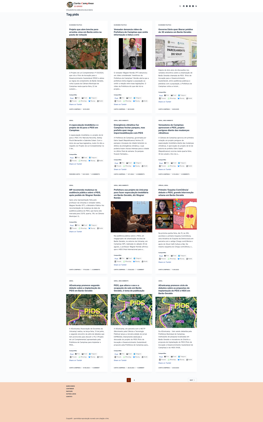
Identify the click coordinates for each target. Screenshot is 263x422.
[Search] (180, 6)
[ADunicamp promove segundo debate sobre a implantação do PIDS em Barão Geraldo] (87, 309)
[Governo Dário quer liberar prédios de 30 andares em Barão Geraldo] (176, 51)
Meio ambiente (123, 120)
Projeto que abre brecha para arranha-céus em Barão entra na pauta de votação (85, 32)
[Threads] (190, 6)
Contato (69, 396)
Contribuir (70, 388)
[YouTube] (193, 6)
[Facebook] (184, 6)
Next (191, 380)
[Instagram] (187, 6)
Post (72, 98)
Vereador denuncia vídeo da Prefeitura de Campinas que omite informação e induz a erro (131, 32)
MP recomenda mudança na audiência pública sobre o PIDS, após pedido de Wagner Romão (85, 192)
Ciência (160, 185)
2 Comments (95, 174)
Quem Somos (70, 386)
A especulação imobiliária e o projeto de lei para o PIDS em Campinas (83, 128)
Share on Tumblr (75, 104)
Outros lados (71, 394)
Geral (71, 120)
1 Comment (140, 269)
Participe (69, 391)
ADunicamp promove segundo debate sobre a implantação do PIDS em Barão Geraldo (84, 288)
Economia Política (75, 25)
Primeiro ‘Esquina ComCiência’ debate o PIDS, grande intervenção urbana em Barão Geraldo (175, 192)
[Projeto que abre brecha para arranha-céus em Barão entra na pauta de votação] (87, 53)
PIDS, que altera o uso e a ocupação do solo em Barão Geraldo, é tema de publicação (129, 288)
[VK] (196, 6)
